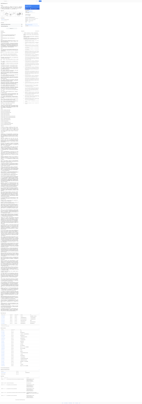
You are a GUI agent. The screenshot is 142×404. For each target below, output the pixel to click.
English (30, 10)
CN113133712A (3, 320)
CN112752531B (2, 345)
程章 (29, 11)
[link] (5, 19)
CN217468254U (3, 323)
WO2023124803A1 (3, 335)
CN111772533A (3, 317)
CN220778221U (3, 355)
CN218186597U (3, 352)
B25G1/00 (3, 19)
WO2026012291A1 (3, 338)
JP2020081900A (3, 348)
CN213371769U (3, 339)
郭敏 (30, 11)
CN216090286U (3, 364)
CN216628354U (3, 358)
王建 (27, 11)
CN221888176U (3, 342)
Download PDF (28, 8)
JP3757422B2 (2, 361)
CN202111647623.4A (3, 372)
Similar (36, 8)
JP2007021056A (3, 365)
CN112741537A (3, 351)
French (31, 10)
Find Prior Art (32, 8)
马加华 (31, 11)
